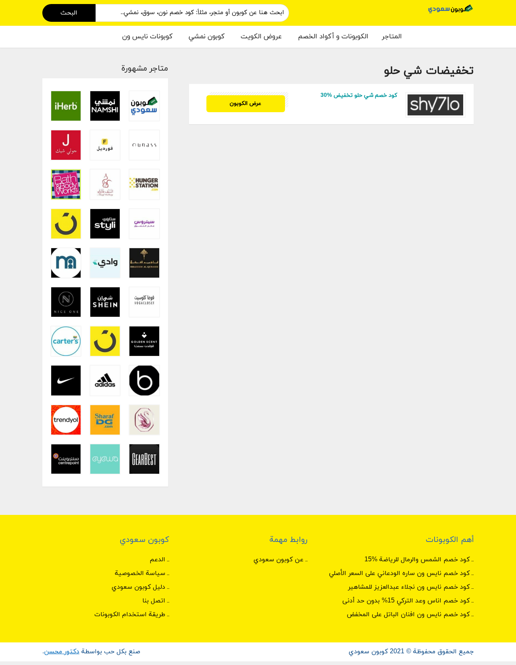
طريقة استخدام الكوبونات (129, 614)
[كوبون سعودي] (451, 8)
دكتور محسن (61, 651)
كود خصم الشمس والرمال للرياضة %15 (417, 559)
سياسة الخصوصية (140, 573)
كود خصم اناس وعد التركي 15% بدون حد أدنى (406, 600)
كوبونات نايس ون (147, 37)
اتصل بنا (153, 600)
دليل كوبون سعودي (138, 587)
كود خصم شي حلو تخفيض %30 (358, 95)
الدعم (157, 559)
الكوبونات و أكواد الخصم (333, 37)
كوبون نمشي (207, 37)
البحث (68, 12)
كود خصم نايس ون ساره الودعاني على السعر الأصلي (399, 573)
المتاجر (392, 37)
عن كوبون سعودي (279, 559)
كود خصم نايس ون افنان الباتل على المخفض (408, 614)
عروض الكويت (261, 37)
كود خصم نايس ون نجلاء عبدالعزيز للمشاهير (409, 587)
